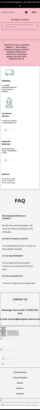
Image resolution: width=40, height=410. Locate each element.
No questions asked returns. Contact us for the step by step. (8, 181)
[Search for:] (37, 12)
